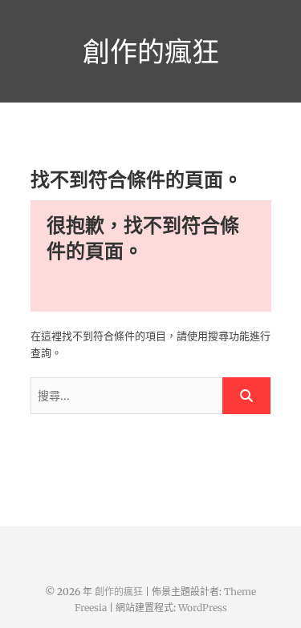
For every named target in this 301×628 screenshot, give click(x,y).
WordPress (202, 608)
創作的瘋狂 (151, 51)
